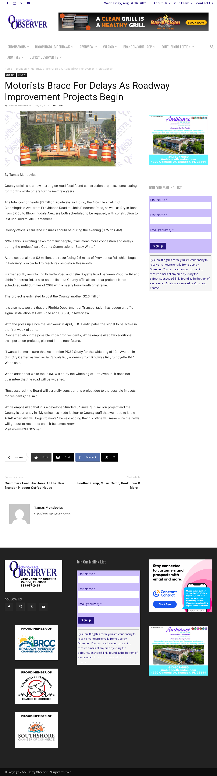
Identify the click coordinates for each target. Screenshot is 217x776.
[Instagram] (14, 3)
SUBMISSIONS (16, 46)
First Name (159, 200)
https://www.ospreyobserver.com (52, 513)
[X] (21, 3)
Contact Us (204, 3)
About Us (160, 3)
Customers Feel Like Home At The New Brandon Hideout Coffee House (34, 485)
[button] (212, 47)
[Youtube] (28, 3)
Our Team (181, 3)
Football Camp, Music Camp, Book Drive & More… (108, 485)
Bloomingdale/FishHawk (52, 46)
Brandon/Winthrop (137, 46)
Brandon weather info (180, 333)
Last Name (159, 215)
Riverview (86, 46)
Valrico (108, 46)
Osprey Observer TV (44, 57)
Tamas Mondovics (19, 105)
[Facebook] (7, 3)
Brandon (21, 68)
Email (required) (162, 230)
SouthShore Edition (176, 46)
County (21, 74)
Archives (13, 57)
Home (8, 68)
